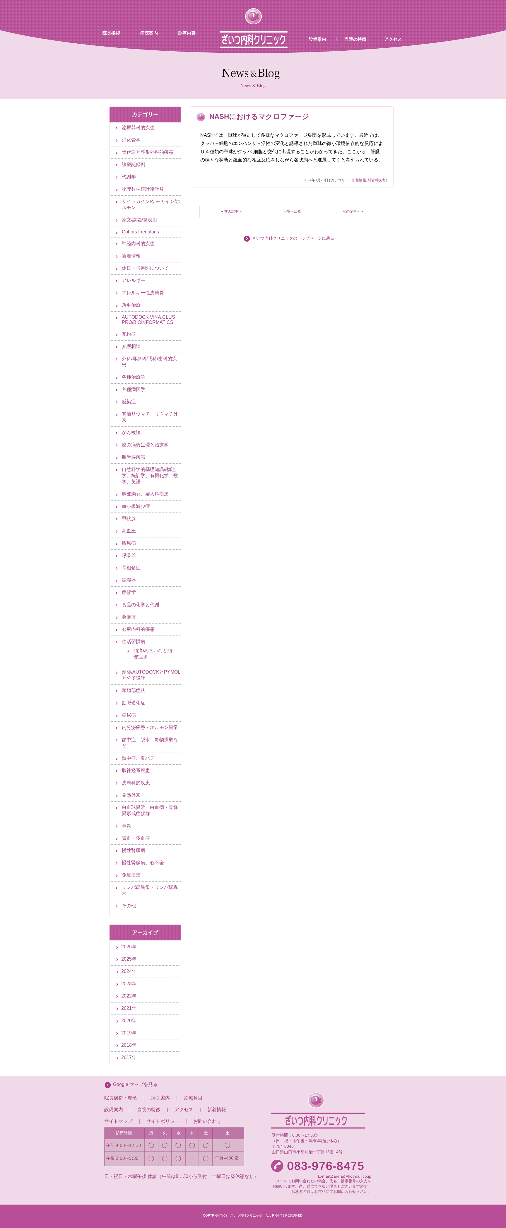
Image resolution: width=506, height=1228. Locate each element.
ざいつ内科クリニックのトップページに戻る (293, 238)
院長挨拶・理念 (120, 1097)
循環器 (129, 580)
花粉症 (129, 334)
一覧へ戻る (292, 211)
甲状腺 (129, 518)
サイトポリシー (162, 1121)
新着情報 (359, 180)
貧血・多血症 (136, 838)
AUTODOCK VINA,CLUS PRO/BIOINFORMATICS (148, 320)
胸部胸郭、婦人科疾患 (145, 493)
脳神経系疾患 (136, 770)
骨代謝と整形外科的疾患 (147, 152)
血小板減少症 (136, 506)
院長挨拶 (111, 33)
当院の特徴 (355, 39)
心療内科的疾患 (138, 629)
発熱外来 (131, 795)
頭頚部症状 (133, 690)
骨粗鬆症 (131, 567)
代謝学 (129, 176)
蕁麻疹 (129, 616)
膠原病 (129, 543)
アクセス (393, 39)
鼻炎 (126, 825)
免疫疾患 (131, 874)
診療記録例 (133, 164)
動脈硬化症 (133, 702)
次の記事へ (351, 211)
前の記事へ (233, 211)
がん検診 (131, 432)
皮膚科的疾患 (136, 782)
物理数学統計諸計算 (143, 189)
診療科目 (193, 1097)
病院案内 (149, 33)
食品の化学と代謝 (140, 604)
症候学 (129, 592)
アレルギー (133, 280)
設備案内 (317, 39)
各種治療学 (133, 377)
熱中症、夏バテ (138, 758)
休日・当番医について (145, 268)
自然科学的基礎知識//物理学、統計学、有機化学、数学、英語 (150, 475)
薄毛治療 (131, 305)
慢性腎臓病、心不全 (143, 862)
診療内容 (187, 33)
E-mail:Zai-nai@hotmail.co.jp (344, 1176)
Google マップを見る (135, 1084)
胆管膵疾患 (376, 180)
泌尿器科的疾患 (138, 127)
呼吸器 (129, 555)
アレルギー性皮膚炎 (143, 292)
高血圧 (129, 530)
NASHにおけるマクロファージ (259, 116)
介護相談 (131, 346)
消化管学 (131, 139)
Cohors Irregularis (140, 231)
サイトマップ (118, 1121)
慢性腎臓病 (133, 850)
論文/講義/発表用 (139, 219)
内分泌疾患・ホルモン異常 (150, 727)
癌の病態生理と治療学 (145, 444)
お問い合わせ (207, 1121)
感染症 (129, 401)
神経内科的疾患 (138, 243)
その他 (129, 905)
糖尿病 (129, 715)
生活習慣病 (133, 641)
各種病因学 (133, 389)
